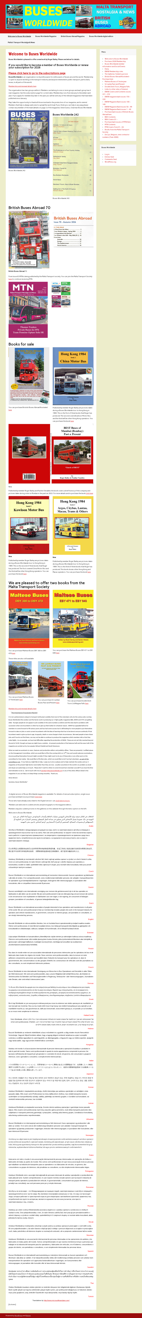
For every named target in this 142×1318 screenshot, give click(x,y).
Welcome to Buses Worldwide (19, 36)
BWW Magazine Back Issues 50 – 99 (118, 107)
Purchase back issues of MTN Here (118, 122)
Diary (107, 69)
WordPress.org (110, 162)
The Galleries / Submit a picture (116, 74)
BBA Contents (110, 117)
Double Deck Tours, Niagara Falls (117, 87)
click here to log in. (63, 801)
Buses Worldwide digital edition (101, 36)
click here (89, 493)
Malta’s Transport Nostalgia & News (21, 42)
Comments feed (111, 159)
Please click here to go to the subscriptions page (37, 73)
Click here (38, 797)
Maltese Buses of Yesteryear (116, 82)
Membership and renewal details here (22, 86)
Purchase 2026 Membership (115, 61)
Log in (107, 154)
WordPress (18, 1315)
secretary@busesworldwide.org (51, 771)
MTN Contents (110, 125)
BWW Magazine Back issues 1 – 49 (118, 109)
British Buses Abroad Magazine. (73, 36)
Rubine (28, 1315)
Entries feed (109, 157)
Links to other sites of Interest (116, 89)
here (10, 279)
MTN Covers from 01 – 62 (114, 127)
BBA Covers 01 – (111, 119)
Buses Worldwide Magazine (45, 36)
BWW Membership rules (114, 71)
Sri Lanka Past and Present (115, 84)
